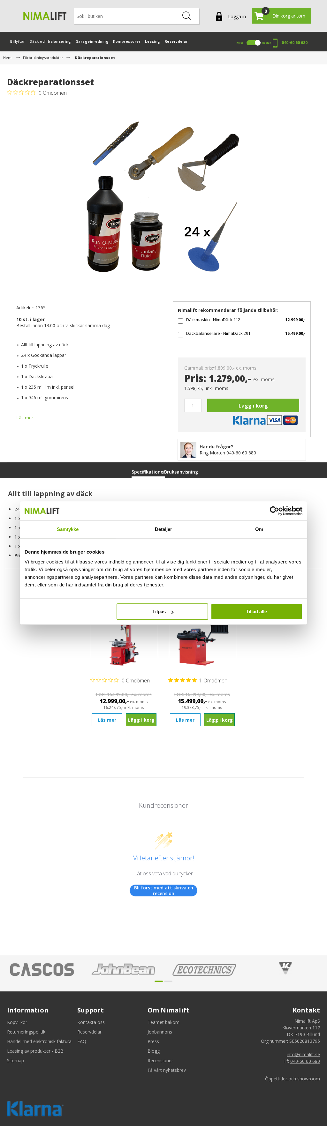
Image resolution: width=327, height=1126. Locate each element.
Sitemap (15, 1060)
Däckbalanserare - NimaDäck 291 (218, 333)
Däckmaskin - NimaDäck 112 (213, 319)
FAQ (81, 1041)
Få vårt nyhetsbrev (167, 1070)
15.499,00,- (295, 333)
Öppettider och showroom (292, 1079)
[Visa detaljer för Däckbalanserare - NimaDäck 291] (202, 637)
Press (153, 1041)
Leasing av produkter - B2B (35, 1051)
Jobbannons (160, 1032)
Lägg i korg (253, 405)
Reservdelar (89, 1032)
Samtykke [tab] (68, 529)
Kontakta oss (91, 1022)
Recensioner (160, 1060)
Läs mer (24, 418)
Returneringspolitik (26, 1032)
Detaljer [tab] (163, 529)
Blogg (154, 1051)
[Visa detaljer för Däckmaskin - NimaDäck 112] (124, 637)
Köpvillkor (17, 1022)
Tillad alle (256, 611)
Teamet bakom (163, 1022)
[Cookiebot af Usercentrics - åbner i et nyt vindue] (274, 511)
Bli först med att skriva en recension (163, 890)
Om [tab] (259, 529)
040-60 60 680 (295, 42)
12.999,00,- (295, 319)
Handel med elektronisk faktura (39, 1041)
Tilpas (159, 611)
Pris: (195, 378)
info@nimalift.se (303, 1054)
